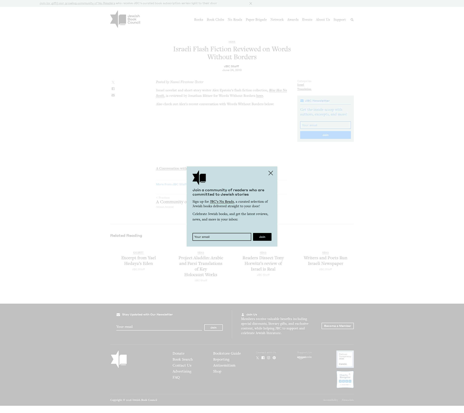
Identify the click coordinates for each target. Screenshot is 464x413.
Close (270, 173)
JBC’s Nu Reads (222, 201)
